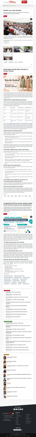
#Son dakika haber (6, 283)
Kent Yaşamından (18, 415)
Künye (7, 435)
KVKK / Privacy (11, 435)
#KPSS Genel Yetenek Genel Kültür (8, 277)
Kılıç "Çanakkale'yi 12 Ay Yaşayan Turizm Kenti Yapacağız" (15, 299)
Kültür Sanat (28, 414)
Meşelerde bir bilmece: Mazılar (12, 357)
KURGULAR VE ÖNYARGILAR (11, 370)
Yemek (27, 420)
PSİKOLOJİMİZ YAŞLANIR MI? (11, 362)
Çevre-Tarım (18, 424)
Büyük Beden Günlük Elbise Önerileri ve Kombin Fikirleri (14, 323)
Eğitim (27, 415)
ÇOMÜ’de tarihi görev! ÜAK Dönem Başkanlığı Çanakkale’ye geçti (16, 314)
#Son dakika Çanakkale (13, 283)
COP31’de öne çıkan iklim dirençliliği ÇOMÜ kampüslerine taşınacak (16, 311)
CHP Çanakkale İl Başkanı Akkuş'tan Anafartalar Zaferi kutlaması (16, 309)
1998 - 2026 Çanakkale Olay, (15, 434)
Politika (17, 417)
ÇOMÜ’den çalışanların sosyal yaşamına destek (13, 294)
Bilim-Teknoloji (28, 418)
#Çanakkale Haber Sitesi (26, 283)
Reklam (21, 435)
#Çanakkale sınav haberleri (16, 280)
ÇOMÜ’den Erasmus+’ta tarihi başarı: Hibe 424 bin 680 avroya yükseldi (17, 347)
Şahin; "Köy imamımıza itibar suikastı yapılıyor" (13, 316)
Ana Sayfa (4, 5)
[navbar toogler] (32, 2)
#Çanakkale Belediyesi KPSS (18, 277)
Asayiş (17, 420)
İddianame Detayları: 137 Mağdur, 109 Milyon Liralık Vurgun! (15, 329)
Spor (17, 418)
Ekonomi (27, 417)
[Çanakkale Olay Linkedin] (22, 409)
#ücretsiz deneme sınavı (7, 282)
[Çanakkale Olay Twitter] (14, 409)
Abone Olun (25, 435)
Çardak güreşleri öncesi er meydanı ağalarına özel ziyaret (15, 335)
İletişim (28, 435)
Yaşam (17, 421)
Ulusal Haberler (28, 421)
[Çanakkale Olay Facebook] (16, 409)
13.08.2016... (9, 383)
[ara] (22, 430)
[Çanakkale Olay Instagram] (20, 409)
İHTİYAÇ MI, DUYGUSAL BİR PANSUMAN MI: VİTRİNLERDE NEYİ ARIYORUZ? (19, 375)
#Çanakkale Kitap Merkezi (26, 277)
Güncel (7, 5)
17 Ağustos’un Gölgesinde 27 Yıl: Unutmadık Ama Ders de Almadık (17, 366)
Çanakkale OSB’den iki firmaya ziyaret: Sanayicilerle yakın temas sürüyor (17, 349)
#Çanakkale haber (14, 282)
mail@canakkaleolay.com (7, 420)
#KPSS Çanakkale (23, 280)
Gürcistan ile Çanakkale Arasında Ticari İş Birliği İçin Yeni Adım (16, 344)
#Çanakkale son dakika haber (22, 282)
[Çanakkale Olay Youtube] (18, 409)
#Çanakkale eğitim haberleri (7, 280)
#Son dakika (19, 283)
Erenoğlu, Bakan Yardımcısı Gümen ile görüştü (13, 292)
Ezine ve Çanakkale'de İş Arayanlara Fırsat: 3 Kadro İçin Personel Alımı (17, 297)
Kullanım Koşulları (16, 435)
